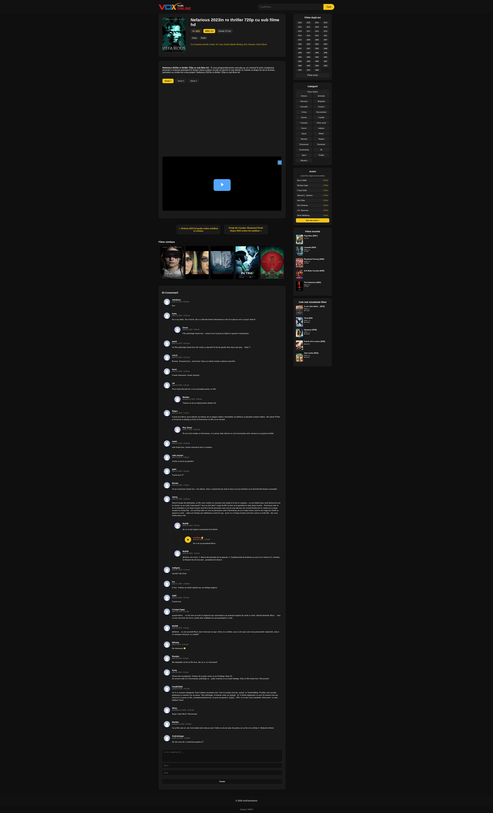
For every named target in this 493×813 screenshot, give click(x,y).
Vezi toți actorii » (312, 220)
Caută (329, 7)
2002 (300, 48)
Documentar (321, 112)
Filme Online (312, 92)
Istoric (304, 134)
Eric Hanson (249, 44)
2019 (325, 27)
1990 (300, 61)
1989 (308, 61)
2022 (300, 27)
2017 (308, 31)
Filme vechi (312, 75)
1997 (308, 53)
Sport (304, 155)
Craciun (321, 107)
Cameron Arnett (201, 44)
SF (321, 150)
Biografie (321, 101)
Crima (304, 112)
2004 (317, 44)
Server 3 (193, 81)
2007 (325, 40)
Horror (194, 38)
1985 (308, 66)
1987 (325, 61)
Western (304, 160)
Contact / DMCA (246, 809)
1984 (317, 66)
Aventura (304, 101)
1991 (325, 57)
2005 (308, 44)
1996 (317, 53)
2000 (317, 48)
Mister (321, 134)
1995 (325, 53)
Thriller (203, 38)
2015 (325, 31)
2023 (198, 31)
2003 (325, 44)
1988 (317, 61)
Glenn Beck (261, 44)
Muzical (304, 139)
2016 (317, 31)
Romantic (321, 144)
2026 (300, 23)
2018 (300, 31)
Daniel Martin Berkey (233, 44)
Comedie (304, 107)
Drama (304, 117)
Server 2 (181, 81)
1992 (317, 57)
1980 (317, 70)
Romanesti (304, 144)
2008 (317, 40)
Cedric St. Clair (216, 44)
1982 (300, 70)
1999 (325, 48)
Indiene (321, 128)
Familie (321, 117)
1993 (308, 57)
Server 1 (168, 81)
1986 (300, 66)
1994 (300, 57)
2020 (317, 27)
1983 (325, 66)
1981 (308, 70)
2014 (300, 36)
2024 (317, 23)
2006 (300, 44)
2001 (308, 48)
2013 (308, 36)
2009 (308, 40)
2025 (308, 23)
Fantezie (303, 123)
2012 (317, 36)
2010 (300, 40)
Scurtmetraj (304, 150)
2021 (308, 27)
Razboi (321, 139)
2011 (325, 36)
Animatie (321, 96)
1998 (300, 53)
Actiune (304, 96)
